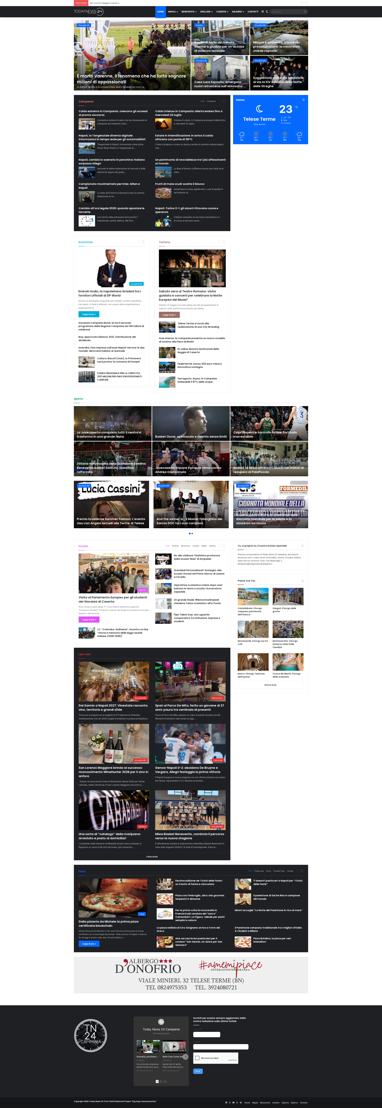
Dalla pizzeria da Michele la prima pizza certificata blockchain (108, 923)
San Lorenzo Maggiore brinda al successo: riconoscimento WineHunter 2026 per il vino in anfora (113, 772)
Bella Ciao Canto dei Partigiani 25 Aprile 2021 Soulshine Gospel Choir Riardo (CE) (174, 1056)
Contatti (253, 11)
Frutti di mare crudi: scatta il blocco (179, 184)
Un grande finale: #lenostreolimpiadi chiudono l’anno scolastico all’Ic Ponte (197, 601)
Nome (197, 1029)
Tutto (202, 101)
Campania (211, 101)
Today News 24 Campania (161, 1029)
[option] (191, 55)
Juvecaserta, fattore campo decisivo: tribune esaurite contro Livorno (112, 434)
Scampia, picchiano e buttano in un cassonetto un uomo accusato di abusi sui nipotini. (148, 1056)
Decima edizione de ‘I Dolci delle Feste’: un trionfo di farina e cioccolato (199, 882)
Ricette (290, 871)
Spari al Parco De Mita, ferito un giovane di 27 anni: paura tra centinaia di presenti (189, 707)
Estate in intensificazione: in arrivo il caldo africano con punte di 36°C (184, 137)
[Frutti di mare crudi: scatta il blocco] (163, 193)
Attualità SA (83, 25)
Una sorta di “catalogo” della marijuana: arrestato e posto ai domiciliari (110, 836)
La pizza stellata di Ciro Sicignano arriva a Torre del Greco (188, 929)
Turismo (164, 242)
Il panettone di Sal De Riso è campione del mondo (276, 897)
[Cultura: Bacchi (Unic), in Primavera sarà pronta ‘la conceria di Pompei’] (86, 362)
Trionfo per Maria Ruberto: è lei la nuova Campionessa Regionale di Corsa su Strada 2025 (188, 432)
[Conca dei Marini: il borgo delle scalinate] (288, 662)
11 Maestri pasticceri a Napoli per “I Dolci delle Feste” (277, 882)
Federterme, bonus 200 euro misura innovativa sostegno (200, 365)
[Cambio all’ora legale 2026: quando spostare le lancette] (87, 220)
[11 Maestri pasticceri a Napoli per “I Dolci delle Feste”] (243, 884)
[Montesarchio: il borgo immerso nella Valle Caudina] (288, 629)
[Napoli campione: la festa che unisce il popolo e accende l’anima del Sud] (269, 458)
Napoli (172, 11)
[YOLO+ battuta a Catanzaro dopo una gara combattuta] (269, 423)
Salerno (237, 11)
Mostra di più (271, 685)
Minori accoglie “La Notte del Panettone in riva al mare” (268, 910)
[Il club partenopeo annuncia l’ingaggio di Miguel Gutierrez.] (113, 458)
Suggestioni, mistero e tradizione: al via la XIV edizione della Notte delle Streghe (278, 82)
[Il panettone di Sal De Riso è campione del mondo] (243, 899)
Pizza (268, 871)
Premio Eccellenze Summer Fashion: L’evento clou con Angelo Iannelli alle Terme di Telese (111, 521)
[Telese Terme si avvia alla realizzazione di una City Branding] (167, 327)
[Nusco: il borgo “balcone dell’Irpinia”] (253, 662)
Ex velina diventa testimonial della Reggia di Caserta (198, 350)
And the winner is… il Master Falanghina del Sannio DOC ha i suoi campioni (189, 521)
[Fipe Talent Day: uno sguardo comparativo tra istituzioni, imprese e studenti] (163, 618)
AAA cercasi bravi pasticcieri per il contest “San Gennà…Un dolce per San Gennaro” (198, 942)
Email (196, 1042)
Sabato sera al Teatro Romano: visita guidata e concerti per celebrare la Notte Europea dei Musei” (190, 295)
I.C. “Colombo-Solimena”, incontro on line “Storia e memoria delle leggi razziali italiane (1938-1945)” (122, 633)
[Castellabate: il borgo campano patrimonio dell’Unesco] (253, 596)
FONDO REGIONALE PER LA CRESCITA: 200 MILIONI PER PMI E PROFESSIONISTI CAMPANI (119, 376)
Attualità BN (260, 25)
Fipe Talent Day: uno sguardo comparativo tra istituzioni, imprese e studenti (197, 618)
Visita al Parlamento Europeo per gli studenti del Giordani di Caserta (113, 599)
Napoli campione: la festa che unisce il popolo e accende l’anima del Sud (268, 470)
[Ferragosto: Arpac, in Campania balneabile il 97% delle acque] (167, 382)
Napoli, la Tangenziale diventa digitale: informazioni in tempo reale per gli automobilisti (112, 137)
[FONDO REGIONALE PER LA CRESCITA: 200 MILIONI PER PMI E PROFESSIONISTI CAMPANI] (86, 376)
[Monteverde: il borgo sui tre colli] (253, 629)
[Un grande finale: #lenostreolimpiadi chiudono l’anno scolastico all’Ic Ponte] (163, 603)
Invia (198, 1071)
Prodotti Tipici (279, 871)
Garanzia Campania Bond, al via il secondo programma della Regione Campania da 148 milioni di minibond (111, 326)
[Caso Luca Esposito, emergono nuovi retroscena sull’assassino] (220, 73)
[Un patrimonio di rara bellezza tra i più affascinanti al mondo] (163, 172)
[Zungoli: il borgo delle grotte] (288, 596)
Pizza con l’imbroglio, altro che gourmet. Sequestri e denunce (200, 897)
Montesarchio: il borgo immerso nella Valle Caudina (285, 644)
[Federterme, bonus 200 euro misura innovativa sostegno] (167, 367)
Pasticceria (259, 871)
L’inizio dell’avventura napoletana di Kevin (187, 472)
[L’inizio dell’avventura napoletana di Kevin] (191, 458)
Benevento (188, 11)
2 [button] (192, 533)
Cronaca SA (201, 60)
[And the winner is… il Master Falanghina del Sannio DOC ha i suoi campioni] (191, 504)
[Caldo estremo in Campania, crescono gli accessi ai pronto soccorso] (87, 124)
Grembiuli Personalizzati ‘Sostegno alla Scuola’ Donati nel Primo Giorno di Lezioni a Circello (199, 574)
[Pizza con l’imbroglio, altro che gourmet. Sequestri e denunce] (165, 899)
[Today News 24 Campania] (89, 11)
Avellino (205, 11)
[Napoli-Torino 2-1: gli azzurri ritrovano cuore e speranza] (163, 220)
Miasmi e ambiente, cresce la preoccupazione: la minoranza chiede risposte (276, 46)
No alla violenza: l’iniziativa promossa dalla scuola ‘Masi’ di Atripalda (197, 557)
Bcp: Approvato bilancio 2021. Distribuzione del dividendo (107, 338)
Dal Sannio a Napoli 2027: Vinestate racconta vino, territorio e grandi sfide (113, 707)
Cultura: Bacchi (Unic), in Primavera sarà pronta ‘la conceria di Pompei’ (119, 360)
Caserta (221, 11)
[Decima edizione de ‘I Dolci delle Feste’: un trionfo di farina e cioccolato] (165, 884)
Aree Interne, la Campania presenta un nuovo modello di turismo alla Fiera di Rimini (192, 340)
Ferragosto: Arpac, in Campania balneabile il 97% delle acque (197, 380)
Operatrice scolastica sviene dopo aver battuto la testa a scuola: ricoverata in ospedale (198, 588)
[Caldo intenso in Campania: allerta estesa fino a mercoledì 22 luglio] (163, 124)
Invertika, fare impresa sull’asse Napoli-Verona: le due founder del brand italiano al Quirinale (111, 349)
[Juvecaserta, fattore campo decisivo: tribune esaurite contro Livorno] (113, 423)
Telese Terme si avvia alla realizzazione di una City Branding (198, 325)
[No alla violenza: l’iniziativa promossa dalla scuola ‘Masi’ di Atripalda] (163, 559)
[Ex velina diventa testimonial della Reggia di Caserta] (167, 352)
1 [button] (190, 533)
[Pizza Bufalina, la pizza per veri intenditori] (243, 942)
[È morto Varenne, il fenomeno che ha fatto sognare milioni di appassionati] (132, 55)
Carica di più (152, 856)
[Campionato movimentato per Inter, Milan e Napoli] (87, 196)
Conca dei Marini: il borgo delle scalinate (287, 675)
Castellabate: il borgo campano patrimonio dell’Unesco (250, 611)
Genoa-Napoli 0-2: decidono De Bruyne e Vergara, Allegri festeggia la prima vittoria (187, 770)
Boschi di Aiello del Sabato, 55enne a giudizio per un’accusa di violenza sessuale (219, 46)
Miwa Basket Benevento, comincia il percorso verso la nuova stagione (189, 836)
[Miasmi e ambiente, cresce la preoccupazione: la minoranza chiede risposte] (279, 37)
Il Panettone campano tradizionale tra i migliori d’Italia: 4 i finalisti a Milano (268, 929)
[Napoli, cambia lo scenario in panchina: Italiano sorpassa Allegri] (87, 172)
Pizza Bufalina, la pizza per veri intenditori (272, 940)
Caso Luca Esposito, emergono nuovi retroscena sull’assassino (218, 84)
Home (160, 11)
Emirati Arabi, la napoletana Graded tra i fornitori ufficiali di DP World (109, 293)
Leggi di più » (89, 314)
